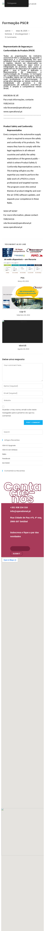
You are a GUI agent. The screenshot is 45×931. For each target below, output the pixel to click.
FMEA (4, 454)
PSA (22, 278)
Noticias (8, 34)
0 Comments (10, 37)
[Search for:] (22, 432)
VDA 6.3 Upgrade (9, 445)
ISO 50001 (6, 463)
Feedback (6, 458)
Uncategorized (21, 34)
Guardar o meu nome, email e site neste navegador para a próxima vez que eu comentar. (19, 412)
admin (8, 31)
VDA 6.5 (22, 345)
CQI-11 (22, 312)
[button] (41, 10)
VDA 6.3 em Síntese (9, 450)
